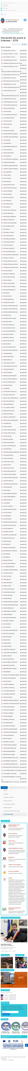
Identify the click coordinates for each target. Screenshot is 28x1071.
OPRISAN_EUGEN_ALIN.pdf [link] (8, 302)
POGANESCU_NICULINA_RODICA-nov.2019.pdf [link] (12, 63)
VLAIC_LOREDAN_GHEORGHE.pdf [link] (10, 114)
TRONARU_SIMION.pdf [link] (7, 595)
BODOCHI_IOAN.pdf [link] (7, 512)
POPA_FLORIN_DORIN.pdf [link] (8, 235)
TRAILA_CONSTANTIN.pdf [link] (8, 152)
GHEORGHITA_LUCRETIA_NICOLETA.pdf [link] (11, 703)
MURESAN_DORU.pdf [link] (7, 321)
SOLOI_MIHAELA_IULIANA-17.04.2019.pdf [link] (11, 770)
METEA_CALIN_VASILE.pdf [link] (8, 340)
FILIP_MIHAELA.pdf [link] (7, 423)
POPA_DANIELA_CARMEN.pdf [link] (9, 238)
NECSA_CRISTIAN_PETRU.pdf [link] (9, 328)
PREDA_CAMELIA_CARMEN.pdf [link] (9, 216)
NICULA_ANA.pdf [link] (6, 639)
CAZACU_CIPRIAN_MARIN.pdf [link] (9, 496)
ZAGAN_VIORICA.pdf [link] (7, 124)
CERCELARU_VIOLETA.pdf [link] (8, 741)
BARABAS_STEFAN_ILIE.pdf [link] (8, 538)
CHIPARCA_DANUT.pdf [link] (7, 499)
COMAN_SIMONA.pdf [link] (7, 487)
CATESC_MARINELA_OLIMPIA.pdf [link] (10, 493)
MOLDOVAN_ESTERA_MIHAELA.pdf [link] (10, 350)
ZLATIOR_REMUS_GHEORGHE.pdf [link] (10, 105)
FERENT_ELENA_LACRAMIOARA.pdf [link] (10, 420)
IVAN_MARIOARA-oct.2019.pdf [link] (9, 84)
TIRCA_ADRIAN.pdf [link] (7, 143)
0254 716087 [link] (6, 8)
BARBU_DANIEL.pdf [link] (7, 541)
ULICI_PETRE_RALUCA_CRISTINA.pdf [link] (10, 159)
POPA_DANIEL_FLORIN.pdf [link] (8, 232)
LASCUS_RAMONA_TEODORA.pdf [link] (10, 366)
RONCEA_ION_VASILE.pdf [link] (8, 197)
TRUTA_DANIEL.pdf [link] (7, 156)
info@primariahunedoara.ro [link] (9, 10)
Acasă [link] (5, 29)
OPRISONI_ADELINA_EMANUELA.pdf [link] (10, 604)
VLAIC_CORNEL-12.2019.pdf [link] (9, 56)
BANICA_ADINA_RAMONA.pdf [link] (9, 751)
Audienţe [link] (6, 794)
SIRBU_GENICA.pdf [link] (7, 181)
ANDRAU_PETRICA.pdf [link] (7, 560)
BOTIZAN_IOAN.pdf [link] (7, 519)
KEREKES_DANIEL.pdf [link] (7, 359)
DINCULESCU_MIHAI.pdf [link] (8, 439)
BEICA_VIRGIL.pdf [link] (6, 544)
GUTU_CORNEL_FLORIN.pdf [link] (8, 407)
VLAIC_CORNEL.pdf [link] (7, 111)
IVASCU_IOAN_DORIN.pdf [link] (8, 356)
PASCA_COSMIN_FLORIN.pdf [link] (9, 277)
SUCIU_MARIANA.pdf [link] (7, 172)
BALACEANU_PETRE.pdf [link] (8, 531)
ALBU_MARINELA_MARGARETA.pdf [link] (10, 764)
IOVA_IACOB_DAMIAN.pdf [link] (8, 684)
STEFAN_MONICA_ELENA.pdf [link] (9, 162)
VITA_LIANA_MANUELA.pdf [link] (8, 566)
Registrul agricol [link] (8, 807)
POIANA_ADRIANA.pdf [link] (7, 614)
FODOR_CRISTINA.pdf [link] (7, 697)
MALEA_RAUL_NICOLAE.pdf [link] (8, 665)
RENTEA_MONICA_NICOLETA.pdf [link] (10, 187)
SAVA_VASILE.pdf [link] (6, 207)
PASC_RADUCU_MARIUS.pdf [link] (9, 273)
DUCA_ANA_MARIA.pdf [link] (8, 722)
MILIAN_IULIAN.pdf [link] (7, 343)
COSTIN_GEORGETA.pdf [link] (8, 455)
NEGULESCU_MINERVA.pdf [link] (8, 324)
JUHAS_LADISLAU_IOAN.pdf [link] (9, 362)
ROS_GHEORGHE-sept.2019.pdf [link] (9, 90)
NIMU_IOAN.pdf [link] (6, 293)
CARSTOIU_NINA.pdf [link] (7, 738)
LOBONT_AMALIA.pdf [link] (7, 372)
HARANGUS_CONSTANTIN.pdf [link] (9, 417)
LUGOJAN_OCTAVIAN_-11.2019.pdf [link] (10, 53)
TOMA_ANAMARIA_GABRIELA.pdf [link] (10, 146)
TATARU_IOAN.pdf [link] (7, 175)
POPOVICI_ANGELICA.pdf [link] (8, 213)
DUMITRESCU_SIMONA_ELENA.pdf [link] (10, 729)
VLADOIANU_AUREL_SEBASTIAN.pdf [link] (10, 136)
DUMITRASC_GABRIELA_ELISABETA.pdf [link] (11, 452)
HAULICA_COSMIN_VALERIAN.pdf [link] (10, 378)
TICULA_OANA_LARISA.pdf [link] (8, 589)
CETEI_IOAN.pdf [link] (6, 503)
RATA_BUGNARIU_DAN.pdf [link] (8, 226)
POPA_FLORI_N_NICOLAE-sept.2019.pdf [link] (11, 81)
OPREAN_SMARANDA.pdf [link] (8, 299)
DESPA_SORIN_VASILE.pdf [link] (8, 468)
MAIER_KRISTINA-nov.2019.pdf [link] (9, 77)
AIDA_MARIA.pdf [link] (6, 557)
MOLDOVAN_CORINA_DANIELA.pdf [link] (10, 630)
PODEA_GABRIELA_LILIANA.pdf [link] (9, 611)
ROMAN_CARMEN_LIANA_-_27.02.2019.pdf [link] (10, 781)
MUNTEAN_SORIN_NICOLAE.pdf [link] (9, 318)
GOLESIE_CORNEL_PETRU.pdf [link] (9, 433)
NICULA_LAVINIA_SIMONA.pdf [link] (9, 331)
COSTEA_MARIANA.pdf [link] (8, 716)
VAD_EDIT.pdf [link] (6, 127)
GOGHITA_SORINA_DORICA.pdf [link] (9, 429)
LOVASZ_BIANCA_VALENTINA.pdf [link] (10, 652)
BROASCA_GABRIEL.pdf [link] (8, 528)
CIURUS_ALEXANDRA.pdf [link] (8, 735)
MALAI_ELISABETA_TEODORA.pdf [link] (10, 662)
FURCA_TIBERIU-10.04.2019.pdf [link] (9, 773)
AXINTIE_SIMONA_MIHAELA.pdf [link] (9, 748)
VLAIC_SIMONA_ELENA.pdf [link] (8, 117)
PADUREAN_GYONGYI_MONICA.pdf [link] (10, 308)
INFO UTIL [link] (21, 787)
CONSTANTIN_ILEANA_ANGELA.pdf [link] (10, 484)
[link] (22, 44)
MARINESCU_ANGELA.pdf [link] (8, 337)
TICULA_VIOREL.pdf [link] (7, 178)
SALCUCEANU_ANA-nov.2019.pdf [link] (10, 60)
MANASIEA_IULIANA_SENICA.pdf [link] (9, 375)
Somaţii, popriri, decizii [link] (9, 804)
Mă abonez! (6, 1014)
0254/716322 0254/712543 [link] (5, 5)
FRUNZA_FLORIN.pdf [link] (7, 426)
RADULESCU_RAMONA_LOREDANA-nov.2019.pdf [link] (11, 71)
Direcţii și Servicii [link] (8, 800)
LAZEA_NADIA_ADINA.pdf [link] (8, 369)
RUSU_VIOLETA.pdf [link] (7, 576)
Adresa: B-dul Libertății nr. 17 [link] (9, 3)
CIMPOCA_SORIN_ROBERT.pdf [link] (9, 471)
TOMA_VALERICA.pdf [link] (7, 149)
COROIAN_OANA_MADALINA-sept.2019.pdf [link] (10, 95)
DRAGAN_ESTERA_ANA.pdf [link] (8, 442)
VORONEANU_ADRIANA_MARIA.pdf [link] (10, 569)
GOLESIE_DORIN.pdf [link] (7, 436)
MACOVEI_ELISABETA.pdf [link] (8, 659)
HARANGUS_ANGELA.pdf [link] (8, 413)
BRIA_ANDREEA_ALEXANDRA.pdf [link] (10, 760)
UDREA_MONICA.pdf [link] (7, 598)
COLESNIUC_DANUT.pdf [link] (8, 480)
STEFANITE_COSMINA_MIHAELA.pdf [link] (10, 165)
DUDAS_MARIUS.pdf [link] (7, 448)
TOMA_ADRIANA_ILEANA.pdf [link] (9, 592)
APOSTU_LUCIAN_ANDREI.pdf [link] (9, 563)
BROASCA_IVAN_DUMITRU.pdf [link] (9, 525)
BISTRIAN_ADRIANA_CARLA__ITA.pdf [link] (10, 757)
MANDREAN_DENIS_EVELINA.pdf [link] (9, 668)
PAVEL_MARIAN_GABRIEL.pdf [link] (9, 289)
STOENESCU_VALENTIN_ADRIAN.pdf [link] (10, 168)
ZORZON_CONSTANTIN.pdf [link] (8, 108)
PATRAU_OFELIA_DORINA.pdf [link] (9, 286)
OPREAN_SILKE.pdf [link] (7, 643)
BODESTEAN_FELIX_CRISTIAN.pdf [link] (10, 550)
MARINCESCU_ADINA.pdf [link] (8, 334)
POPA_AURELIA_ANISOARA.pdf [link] (9, 617)
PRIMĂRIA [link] (4, 787)
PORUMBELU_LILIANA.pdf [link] (8, 620)
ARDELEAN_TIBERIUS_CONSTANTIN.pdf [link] (11, 767)
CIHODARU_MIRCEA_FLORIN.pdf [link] (9, 509)
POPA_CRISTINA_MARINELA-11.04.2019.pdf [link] (12, 776)
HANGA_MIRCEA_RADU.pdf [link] (8, 410)
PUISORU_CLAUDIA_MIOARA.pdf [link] (9, 222)
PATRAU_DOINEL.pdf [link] (7, 280)
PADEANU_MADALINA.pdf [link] (8, 608)
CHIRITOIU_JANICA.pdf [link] (8, 506)
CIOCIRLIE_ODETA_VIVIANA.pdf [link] (9, 474)
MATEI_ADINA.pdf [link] (6, 671)
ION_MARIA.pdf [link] (6, 388)
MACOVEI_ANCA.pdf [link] (7, 655)
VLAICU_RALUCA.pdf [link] (7, 121)
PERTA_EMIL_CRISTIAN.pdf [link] (8, 248)
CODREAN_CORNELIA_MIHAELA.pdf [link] (10, 477)
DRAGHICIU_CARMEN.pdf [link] (8, 713)
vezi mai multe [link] (9, 814)
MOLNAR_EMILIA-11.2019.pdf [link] (9, 50)
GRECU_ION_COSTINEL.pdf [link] (8, 401)
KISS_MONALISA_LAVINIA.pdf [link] (9, 694)
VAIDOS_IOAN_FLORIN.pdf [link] (8, 130)
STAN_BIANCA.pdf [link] (7, 579)
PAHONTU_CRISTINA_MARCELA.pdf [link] (10, 305)
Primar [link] (5, 790)
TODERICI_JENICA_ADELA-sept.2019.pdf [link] (11, 87)
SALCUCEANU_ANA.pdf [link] (8, 203)
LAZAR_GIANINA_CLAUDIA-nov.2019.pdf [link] (11, 74)
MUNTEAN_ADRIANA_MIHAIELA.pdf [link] (10, 312)
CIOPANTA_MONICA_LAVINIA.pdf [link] (10, 745)
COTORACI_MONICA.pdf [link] (8, 458)
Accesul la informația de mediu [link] (12, 811)
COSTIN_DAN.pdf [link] (6, 490)
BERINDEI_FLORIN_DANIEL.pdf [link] (9, 547)
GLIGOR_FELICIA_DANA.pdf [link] (8, 710)
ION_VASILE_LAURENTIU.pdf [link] (9, 394)
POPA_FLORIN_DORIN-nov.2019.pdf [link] (10, 66)
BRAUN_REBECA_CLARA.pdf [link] (9, 754)
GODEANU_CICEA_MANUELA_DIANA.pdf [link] (11, 675)
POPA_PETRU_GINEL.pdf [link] (8, 245)
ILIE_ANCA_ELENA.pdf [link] (7, 385)
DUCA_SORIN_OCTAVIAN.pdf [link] (9, 725)
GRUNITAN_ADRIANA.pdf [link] (8, 404)
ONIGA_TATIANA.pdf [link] (7, 646)
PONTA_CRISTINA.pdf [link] (7, 270)
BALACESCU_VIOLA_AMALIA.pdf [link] (9, 534)
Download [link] (24, 50)
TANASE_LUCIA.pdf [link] (7, 585)
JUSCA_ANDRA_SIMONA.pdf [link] (9, 690)
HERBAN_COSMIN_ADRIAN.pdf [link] (9, 678)
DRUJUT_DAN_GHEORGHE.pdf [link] (9, 445)
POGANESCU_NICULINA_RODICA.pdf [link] (10, 267)
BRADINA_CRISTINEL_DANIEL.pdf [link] (10, 522)
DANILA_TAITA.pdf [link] (7, 464)
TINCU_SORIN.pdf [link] (6, 140)
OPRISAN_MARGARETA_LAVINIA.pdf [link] (10, 601)
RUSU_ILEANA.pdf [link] (7, 627)
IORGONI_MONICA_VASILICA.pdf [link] (9, 391)
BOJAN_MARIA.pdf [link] (7, 515)
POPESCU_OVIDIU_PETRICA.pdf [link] (9, 210)
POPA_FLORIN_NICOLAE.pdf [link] (8, 242)
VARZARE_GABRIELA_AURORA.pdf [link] (10, 133)
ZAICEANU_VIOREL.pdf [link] (8, 573)
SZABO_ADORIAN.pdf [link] (7, 582)
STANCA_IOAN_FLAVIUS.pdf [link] (8, 184)
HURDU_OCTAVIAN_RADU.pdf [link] (9, 382)
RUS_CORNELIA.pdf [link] (7, 200)
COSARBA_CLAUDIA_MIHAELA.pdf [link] (10, 732)
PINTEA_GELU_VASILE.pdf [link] (8, 258)
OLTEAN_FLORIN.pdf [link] (7, 296)
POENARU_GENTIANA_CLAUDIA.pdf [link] (10, 264)
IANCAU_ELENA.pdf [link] (7, 681)
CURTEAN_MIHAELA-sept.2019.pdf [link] (10, 102)
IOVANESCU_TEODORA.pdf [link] (8, 687)
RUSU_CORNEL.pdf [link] (7, 624)
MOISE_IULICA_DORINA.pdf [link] (8, 633)
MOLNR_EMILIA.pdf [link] (7, 315)
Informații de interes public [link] (15, 29)
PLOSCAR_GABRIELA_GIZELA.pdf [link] (10, 261)
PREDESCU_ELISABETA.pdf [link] (8, 219)
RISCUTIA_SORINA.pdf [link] (7, 191)
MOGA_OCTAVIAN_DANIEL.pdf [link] (9, 347)
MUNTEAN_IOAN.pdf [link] (7, 636)
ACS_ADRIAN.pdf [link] (6, 554)
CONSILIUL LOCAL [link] (13, 787)
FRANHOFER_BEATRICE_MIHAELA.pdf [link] (11, 700)
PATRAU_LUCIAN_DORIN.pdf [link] (9, 283)
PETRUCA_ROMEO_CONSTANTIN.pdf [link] (10, 254)
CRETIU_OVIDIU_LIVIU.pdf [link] (8, 461)
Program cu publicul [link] (9, 797)
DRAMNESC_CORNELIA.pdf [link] (8, 719)
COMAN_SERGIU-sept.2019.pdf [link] (9, 98)
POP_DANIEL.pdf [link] (6, 229)
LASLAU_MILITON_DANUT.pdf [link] (9, 649)
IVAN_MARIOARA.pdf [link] (7, 353)
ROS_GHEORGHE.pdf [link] (7, 194)
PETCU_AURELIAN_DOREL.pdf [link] (9, 251)
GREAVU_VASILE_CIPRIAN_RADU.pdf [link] (10, 398)
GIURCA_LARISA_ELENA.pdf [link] (8, 706)
